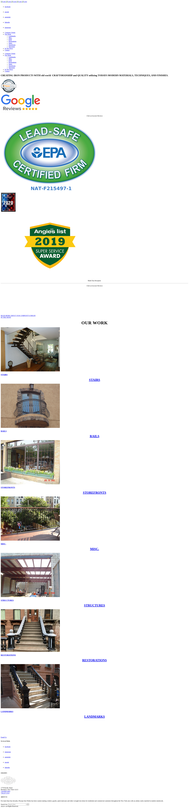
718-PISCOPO (5, 791)
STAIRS (94, 380)
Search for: (4, 804)
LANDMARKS (94, 716)
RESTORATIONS (94, 660)
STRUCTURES (94, 605)
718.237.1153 (5, 793)
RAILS (94, 436)
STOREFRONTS (94, 492)
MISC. (94, 549)
